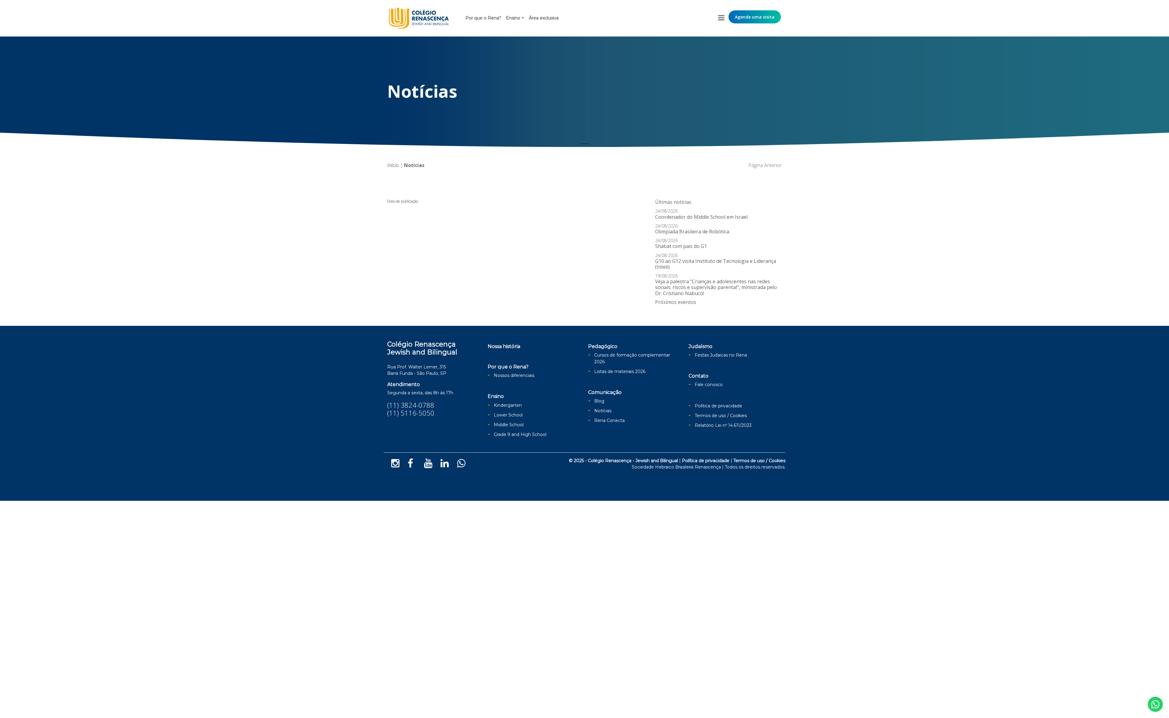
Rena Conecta (609, 420)
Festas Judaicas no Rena (721, 355)
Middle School (509, 424)
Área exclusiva (544, 18)
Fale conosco (709, 384)
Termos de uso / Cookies (721, 415)
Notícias (602, 410)
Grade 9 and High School (520, 434)
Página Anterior (765, 165)
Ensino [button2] (513, 18)
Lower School (508, 415)
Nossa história (504, 346)
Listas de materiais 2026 (619, 371)
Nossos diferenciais (514, 375)
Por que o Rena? (483, 18)
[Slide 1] (584, 143)
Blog (599, 401)
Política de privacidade (718, 406)
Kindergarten (508, 405)
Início (393, 165)
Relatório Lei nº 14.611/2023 (723, 425)
